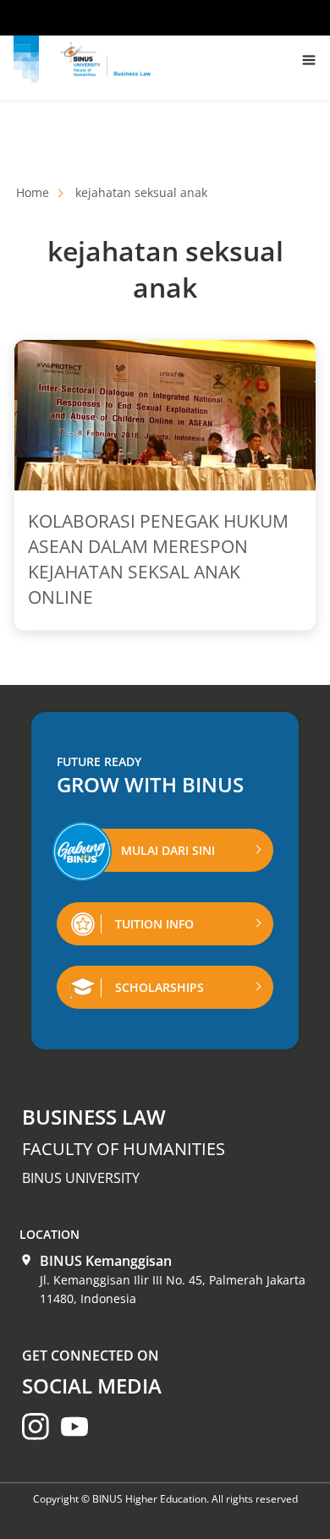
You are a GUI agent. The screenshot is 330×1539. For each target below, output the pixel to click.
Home (32, 192)
